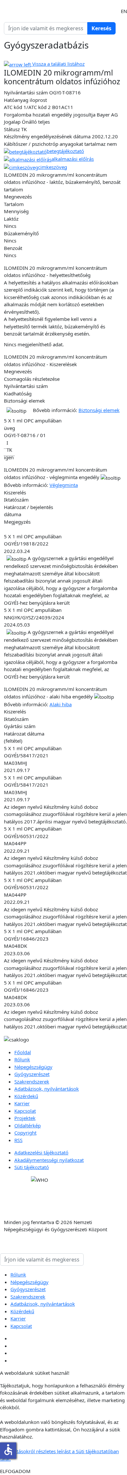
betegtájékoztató (65, 151)
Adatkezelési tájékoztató (41, 1152)
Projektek (24, 1118)
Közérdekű (26, 1096)
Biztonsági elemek (99, 410)
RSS (18, 1140)
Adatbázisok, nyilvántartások (46, 1088)
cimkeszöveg (52, 167)
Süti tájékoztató (31, 1167)
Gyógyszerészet (31, 1074)
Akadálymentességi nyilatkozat (49, 1160)
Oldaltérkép (27, 1125)
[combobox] (46, 28)
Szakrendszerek (31, 1081)
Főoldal (22, 1052)
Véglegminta (63, 485)
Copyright (25, 1132)
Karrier (22, 1103)
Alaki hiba (60, 704)
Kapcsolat (25, 1111)
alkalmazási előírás (72, 159)
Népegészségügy (33, 1067)
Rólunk (22, 1059)
